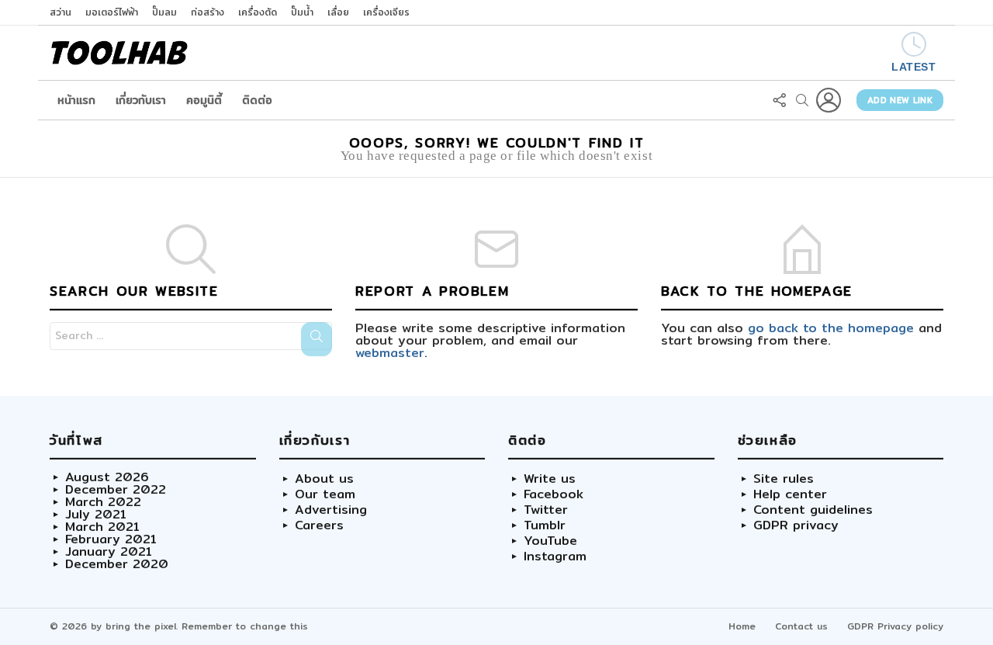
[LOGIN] (828, 100)
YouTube (550, 541)
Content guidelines (813, 510)
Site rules (783, 479)
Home (742, 626)
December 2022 (115, 490)
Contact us (801, 626)
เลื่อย (338, 12)
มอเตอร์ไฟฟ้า (111, 12)
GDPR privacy (796, 525)
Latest (913, 67)
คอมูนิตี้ (204, 100)
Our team (325, 494)
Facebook (553, 494)
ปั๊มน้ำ (302, 12)
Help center (790, 494)
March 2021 (102, 527)
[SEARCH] (802, 100)
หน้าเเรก (76, 100)
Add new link (899, 100)
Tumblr (545, 525)
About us (324, 479)
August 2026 (107, 477)
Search (316, 339)
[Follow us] (779, 100)
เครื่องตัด (257, 12)
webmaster (389, 352)
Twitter (546, 510)
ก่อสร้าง (207, 12)
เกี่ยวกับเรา (141, 100)
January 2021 (108, 552)
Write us (550, 479)
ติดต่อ (257, 100)
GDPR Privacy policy (895, 626)
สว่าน (60, 12)
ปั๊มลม (164, 12)
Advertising (331, 510)
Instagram (555, 556)
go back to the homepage (831, 328)
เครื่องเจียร (386, 12)
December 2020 (116, 564)
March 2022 (103, 502)
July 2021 (95, 514)
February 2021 (111, 539)
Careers (319, 525)
